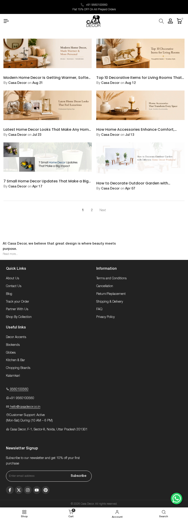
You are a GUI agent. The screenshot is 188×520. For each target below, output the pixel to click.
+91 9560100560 (97, 4)
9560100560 (18, 389)
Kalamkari (13, 375)
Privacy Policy (105, 317)
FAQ (99, 309)
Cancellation (104, 286)
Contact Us (13, 286)
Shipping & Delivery (109, 301)
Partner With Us (17, 309)
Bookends (13, 345)
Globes (11, 352)
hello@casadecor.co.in (24, 406)
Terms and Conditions (111, 278)
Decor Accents (16, 337)
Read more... (10, 254)
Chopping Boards (18, 368)
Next (103, 210)
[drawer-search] (161, 21)
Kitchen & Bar (15, 360)
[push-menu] (6, 21)
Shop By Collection (19, 317)
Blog (9, 294)
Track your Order (17, 301)
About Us (12, 278)
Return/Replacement (111, 294)
